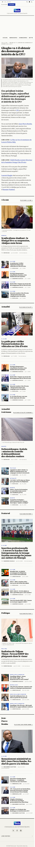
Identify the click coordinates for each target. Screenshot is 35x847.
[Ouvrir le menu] (2, 2)
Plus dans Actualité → (26, 307)
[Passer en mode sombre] (32, 2)
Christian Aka (8, 666)
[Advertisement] (17, 26)
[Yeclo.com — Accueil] (17, 823)
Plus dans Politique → (26, 613)
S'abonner (11, 4)
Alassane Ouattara (9, 189)
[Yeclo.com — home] (17, 10)
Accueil (5, 37)
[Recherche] (27, 2)
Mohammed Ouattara (10, 767)
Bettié (31, 37)
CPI (17, 110)
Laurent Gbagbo (6, 175)
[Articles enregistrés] (29, 2)
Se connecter (4, 4)
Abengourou (13, 37)
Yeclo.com (4, 42)
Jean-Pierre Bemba (25, 124)
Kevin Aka (7, 252)
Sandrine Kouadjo (9, 561)
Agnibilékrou (23, 37)
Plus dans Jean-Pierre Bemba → (23, 724)
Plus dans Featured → (26, 513)
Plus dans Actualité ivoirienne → (23, 412)
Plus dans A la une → (26, 200)
